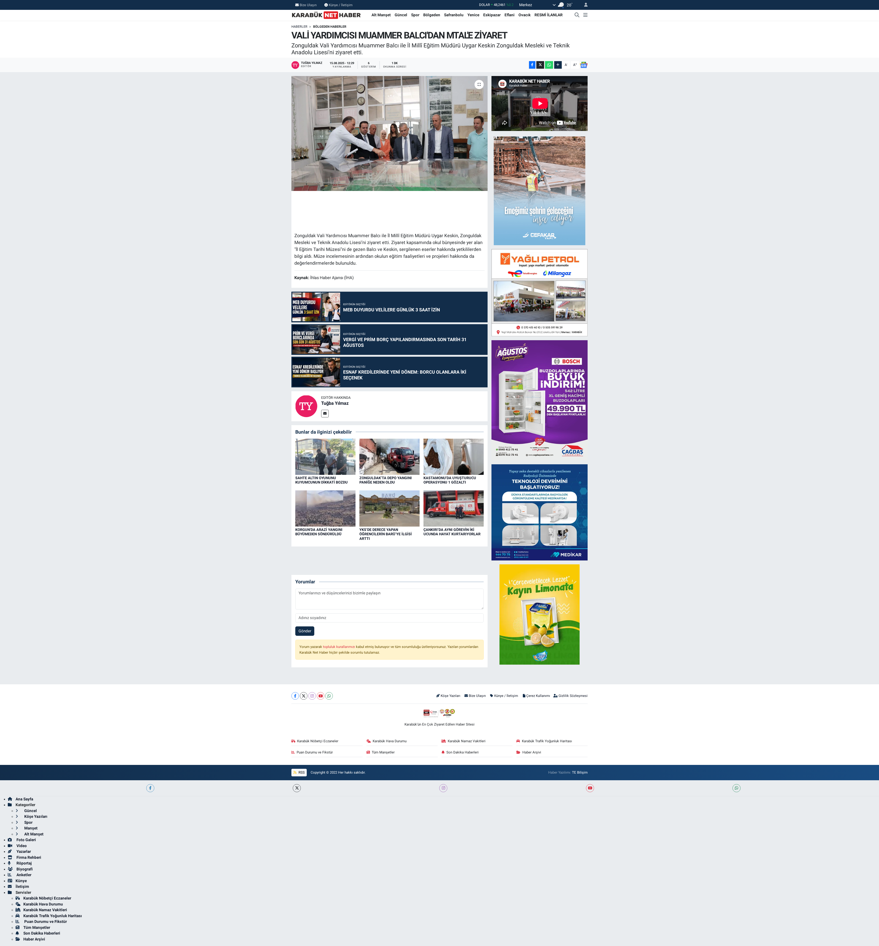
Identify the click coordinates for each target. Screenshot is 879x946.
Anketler (23, 875)
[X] (303, 696)
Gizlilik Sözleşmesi (573, 696)
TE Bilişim (580, 772)
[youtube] (590, 788)
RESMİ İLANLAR (548, 15)
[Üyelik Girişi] (584, 5)
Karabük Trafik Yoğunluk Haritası (547, 741)
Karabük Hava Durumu (390, 741)
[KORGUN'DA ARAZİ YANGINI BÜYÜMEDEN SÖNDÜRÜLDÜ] (325, 508)
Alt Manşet (381, 15)
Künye (21, 880)
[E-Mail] (325, 413)
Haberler (299, 26)
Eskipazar (492, 15)
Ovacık (524, 15)
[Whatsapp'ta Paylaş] (549, 65)
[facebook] (150, 788)
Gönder (304, 631)
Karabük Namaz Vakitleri (467, 741)
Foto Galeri (26, 839)
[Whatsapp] (329, 696)
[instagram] (443, 788)
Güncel (401, 15)
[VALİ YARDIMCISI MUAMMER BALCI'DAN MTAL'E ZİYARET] (389, 133)
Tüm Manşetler (383, 752)
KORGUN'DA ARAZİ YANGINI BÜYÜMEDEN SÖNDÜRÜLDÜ (318, 531)
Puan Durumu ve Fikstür (315, 752)
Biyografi (24, 869)
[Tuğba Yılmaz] (306, 406)
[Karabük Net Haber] (326, 15)
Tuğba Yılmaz (335, 403)
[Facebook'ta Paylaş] (532, 65)
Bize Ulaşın (308, 5)
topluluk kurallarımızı (339, 647)
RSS (301, 772)
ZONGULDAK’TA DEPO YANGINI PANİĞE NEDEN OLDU (385, 480)
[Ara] (577, 15)
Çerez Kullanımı (538, 696)
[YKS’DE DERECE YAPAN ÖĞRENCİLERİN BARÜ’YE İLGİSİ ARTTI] (389, 508)
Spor (415, 15)
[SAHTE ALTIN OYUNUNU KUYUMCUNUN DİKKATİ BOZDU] (325, 456)
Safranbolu (454, 15)
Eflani (510, 15)
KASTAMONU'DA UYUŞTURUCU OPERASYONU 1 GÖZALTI (449, 480)
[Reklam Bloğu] (539, 190)
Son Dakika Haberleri (462, 752)
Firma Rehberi (28, 857)
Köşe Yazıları (450, 696)
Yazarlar (23, 851)
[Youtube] (320, 696)
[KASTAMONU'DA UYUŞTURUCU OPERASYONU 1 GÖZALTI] (453, 456)
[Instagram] (312, 696)
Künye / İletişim (341, 5)
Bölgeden (431, 15)
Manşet (30, 828)
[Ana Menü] (585, 15)
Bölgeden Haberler (329, 26)
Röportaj (24, 863)
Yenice (473, 15)
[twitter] (297, 788)
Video (21, 845)
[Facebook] (295, 696)
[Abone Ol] (584, 65)
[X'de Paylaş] (540, 65)
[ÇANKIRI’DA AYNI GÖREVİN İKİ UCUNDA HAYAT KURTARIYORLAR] (453, 508)
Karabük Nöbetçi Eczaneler (317, 741)
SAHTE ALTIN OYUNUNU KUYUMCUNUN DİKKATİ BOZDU (321, 480)
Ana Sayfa (24, 799)
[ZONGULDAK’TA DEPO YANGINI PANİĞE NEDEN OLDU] (389, 456)
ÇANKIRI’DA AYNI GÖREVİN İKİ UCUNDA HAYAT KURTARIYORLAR (451, 531)
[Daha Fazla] (558, 65)
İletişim (22, 886)
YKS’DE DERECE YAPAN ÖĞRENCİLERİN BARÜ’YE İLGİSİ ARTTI (385, 534)
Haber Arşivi (531, 752)
